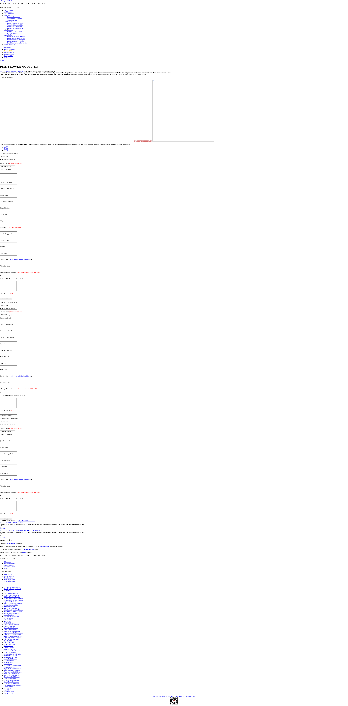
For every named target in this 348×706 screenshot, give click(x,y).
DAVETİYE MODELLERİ (26, 521)
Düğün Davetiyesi (9, 576)
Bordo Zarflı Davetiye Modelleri (13, 603)
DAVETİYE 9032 (17, 522)
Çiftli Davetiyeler (9, 13)
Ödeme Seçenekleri (9, 49)
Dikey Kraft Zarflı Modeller (12, 608)
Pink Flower (7, 688)
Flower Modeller (8, 618)
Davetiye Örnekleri (9, 581)
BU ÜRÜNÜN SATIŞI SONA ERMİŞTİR (12, 71)
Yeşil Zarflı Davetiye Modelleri (12, 685)
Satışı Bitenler (8, 664)
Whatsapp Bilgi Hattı (6, 1)
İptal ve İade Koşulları (159, 696)
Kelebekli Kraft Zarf (9, 649)
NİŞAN (6, 149)
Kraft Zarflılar (8, 22)
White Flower (8, 690)
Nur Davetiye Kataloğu (10, 655)
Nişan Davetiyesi (8, 578)
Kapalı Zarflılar (8, 35)
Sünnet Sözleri (8, 590)
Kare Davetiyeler (8, 10)
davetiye (24, 552)
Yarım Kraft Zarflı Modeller (15, 25)
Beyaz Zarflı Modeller (13, 17)
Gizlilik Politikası (190, 696)
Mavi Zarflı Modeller (10, 652)
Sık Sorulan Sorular (9, 566)
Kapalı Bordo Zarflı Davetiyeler (16, 36)
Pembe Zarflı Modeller (10, 659)
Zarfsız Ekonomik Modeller (11, 595)
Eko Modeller (8, 12)
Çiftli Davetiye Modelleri (11, 593)
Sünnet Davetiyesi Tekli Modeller (13, 600)
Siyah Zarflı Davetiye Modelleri (13, 665)
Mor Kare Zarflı (8, 646)
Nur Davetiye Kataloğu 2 (11, 657)
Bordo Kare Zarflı (9, 642)
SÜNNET (7, 150)
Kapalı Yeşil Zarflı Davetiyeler (16, 38)
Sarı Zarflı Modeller (9, 662)
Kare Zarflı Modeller (9, 641)
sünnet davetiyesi (29, 549)
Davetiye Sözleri (8, 56)
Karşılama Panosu (9, 647)
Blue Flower (7, 619)
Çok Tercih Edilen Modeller (12, 597)
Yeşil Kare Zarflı (8, 693)
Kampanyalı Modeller (10, 626)
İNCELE (2, 529)
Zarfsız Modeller (8, 686)
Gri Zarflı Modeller (9, 623)
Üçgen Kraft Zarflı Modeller (15, 28)
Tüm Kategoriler (12, 20)
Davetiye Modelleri (9, 579)
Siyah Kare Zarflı (9, 691)
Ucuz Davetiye (8, 574)
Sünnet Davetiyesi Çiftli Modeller (13, 598)
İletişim (6, 57)
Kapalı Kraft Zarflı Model (14, 26)
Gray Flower (7, 621)
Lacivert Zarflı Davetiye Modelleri (13, 651)
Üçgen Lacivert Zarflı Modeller (13, 672)
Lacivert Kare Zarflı (9, 644)
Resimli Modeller (9, 660)
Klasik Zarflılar (8, 15)
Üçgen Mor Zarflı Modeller (11, 673)
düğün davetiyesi (11, 543)
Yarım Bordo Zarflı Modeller (12, 680)
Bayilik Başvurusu (9, 54)
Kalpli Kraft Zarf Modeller (11, 624)
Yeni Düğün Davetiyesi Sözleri (12, 587)
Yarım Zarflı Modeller (10, 678)
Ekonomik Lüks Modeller (14, 31)
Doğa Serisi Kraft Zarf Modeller (13, 611)
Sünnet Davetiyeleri (9, 44)
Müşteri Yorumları (9, 52)
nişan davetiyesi (44, 546)
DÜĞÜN (6, 147)
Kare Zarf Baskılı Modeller (11, 639)
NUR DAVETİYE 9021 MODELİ (32, 530)
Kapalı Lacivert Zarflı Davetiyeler (17, 43)
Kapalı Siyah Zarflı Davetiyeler (16, 39)
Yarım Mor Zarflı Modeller (11, 682)
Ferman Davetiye (12, 33)
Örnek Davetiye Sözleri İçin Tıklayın (20, 259)
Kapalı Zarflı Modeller (10, 629)
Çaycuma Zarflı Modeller (14, 18)
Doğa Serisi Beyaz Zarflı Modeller (13, 610)
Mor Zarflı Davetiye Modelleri (12, 654)
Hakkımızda (7, 47)
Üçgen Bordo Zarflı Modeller (12, 669)
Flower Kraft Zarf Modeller (15, 23)
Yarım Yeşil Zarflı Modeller (11, 683)
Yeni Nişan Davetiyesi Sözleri (12, 589)
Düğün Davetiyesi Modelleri (12, 613)
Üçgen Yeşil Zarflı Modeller (12, 675)
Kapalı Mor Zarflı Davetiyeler (15, 41)
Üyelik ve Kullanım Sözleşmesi (175, 696)
